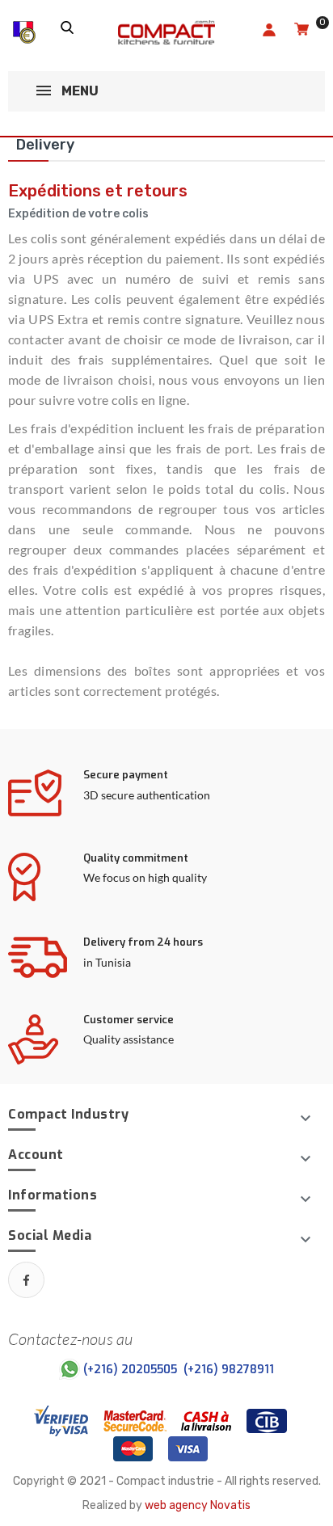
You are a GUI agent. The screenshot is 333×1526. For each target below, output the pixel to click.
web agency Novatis (198, 1505)
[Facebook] (26, 1280)
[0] (301, 30)
